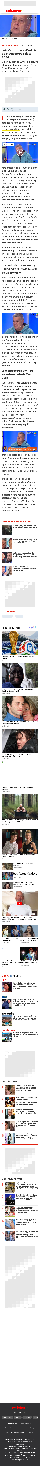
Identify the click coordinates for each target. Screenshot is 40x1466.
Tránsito (31, 1432)
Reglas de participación (15, 1432)
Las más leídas (9, 1081)
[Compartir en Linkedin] (16, 109)
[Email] (20, 109)
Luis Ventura (7, 616)
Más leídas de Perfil (12, 1179)
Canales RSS (12, 1423)
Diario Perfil (7, 1417)
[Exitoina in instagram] (15, 1412)
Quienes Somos (26, 1423)
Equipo (32, 1428)
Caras (17, 1417)
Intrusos (19, 616)
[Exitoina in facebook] (20, 1412)
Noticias (27, 1417)
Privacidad (22, 1428)
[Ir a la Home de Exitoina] (15, 11)
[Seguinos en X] (24, 1412)
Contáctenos (9, 1428)
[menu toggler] (2, 10)
